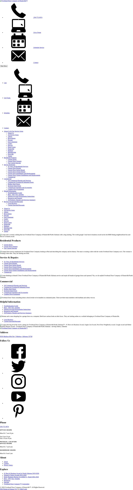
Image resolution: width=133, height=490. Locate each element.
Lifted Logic (23, 489)
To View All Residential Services (18, 166)
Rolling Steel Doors (14, 184)
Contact (35, 62)
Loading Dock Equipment (16, 189)
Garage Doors (12, 159)
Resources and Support (15, 198)
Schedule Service (38, 47)
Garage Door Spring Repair (16, 170)
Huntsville (11, 149)
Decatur (10, 140)
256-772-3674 (37, 17)
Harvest (10, 145)
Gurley (10, 143)
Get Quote (7, 98)
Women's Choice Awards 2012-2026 (15, 475)
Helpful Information (10, 191)
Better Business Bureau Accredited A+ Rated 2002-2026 (21, 477)
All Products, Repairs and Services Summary (21, 200)
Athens (10, 136)
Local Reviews (12, 203)
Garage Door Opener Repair (16, 172)
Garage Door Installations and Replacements (21, 173)
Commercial (11, 177)
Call (5, 83)
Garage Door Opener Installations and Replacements (24, 175)
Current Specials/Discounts (16, 205)
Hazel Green (12, 147)
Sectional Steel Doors (14, 186)
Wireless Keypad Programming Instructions (21, 196)
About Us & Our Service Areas (13, 131)
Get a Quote (37, 32)
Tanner (10, 156)
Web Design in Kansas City (8, 489)
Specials (6, 482)
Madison (10, 150)
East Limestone (12, 142)
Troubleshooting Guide (15, 193)
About (6, 462)
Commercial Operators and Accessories (20, 187)
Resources (7, 480)
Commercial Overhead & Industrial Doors (21, 182)
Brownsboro (11, 138)
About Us (11, 133)
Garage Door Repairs (14, 168)
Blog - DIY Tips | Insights (16, 194)
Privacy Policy (8, 465)
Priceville (11, 154)
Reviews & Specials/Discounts (13, 201)
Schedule (7, 113)
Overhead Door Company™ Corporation (16, 484)
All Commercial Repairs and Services (19, 180)
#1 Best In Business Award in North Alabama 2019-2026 (21, 473)
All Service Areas (13, 135)
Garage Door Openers (14, 161)
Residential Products (10, 158)
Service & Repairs (9, 165)
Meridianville (12, 152)
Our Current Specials (14, 163)
